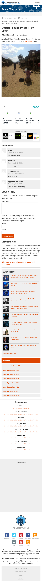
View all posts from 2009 (11, 395)
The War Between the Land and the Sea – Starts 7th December (24, 331)
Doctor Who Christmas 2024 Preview (21, 438)
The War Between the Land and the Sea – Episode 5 (24, 315)
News (28, 545)
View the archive (9, 354)
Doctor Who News (12, 14)
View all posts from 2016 (11, 366)
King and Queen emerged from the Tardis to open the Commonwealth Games (24, 277)
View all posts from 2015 (11, 370)
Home (3, 14)
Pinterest (21, 538)
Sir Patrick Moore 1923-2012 (21, 408)
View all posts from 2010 (11, 391)
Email (4, 230)
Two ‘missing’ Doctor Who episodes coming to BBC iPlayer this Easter (25, 307)
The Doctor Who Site (21, 528)
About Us (21, 579)
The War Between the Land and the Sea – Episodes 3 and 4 (24, 323)
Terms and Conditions (21, 572)
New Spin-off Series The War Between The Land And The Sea (21, 414)
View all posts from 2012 (11, 383)
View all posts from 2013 (11, 378)
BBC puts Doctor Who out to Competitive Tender (24, 284)
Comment (6, 201)
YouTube (21, 545)
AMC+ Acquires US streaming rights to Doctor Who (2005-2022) (23, 292)
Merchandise (28, 538)
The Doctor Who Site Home (21, 568)
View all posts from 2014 (11, 374)
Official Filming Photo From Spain (28, 14)
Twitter (13, 538)
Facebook (6, 538)
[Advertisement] (21, 487)
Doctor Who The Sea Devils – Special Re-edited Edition (24, 338)
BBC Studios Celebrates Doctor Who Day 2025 (24, 346)
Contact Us (21, 575)
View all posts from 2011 (11, 387)
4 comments (23, 18)
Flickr (14, 545)
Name (4, 224)
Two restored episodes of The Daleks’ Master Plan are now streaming (23, 300)
